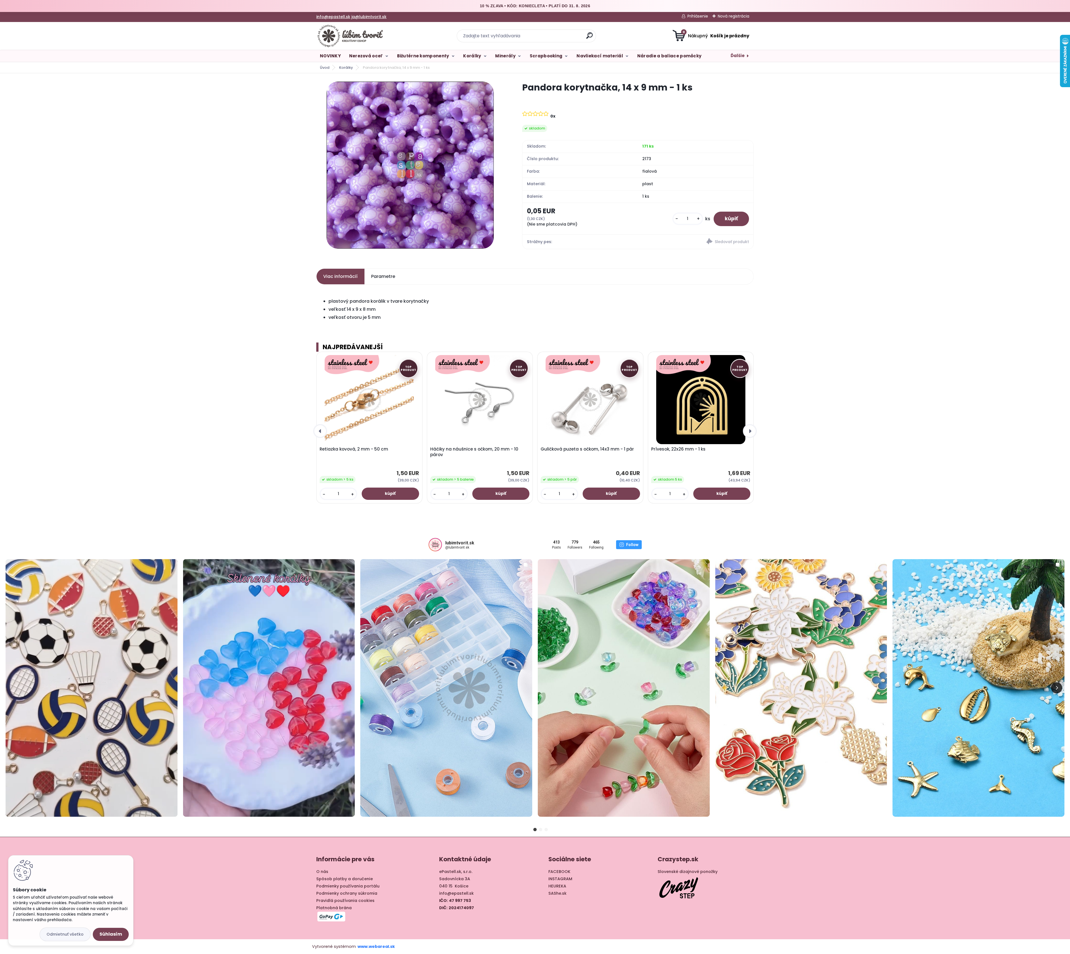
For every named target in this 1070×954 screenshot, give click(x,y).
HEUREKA (557, 886)
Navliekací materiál (600, 56)
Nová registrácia (733, 16)
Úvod (324, 67)
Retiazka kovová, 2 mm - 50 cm (354, 449)
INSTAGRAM (560, 879)
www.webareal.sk (376, 946)
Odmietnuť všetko (65, 934)
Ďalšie (738, 55)
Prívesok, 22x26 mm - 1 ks (678, 449)
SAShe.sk (557, 893)
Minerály (505, 56)
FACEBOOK (559, 871)
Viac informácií (340, 276)
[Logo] (350, 36)
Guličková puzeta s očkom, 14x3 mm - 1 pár (587, 449)
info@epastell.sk (333, 16)
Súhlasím (110, 934)
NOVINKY (330, 56)
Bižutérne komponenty (423, 56)
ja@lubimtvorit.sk (368, 16)
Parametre (383, 276)
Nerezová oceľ (366, 56)
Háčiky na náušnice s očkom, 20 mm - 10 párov (474, 452)
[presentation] (320, 431)
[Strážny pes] (695, 242)
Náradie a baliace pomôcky (669, 56)
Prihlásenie (697, 16)
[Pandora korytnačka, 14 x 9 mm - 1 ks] (410, 165)
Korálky (472, 56)
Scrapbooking (546, 56)
